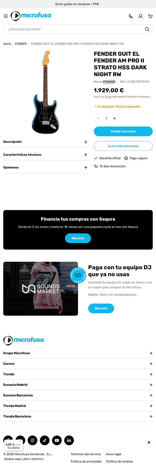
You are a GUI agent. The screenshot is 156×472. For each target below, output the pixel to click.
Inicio (7, 43)
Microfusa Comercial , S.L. (33, 454)
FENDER (21, 43)
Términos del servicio (86, 454)
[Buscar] (147, 29)
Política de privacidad (86, 461)
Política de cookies (119, 461)
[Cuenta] (140, 16)
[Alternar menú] (5, 16)
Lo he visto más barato (123, 146)
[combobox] (78, 29)
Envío (108, 96)
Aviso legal (113, 454)
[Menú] (20, 442)
